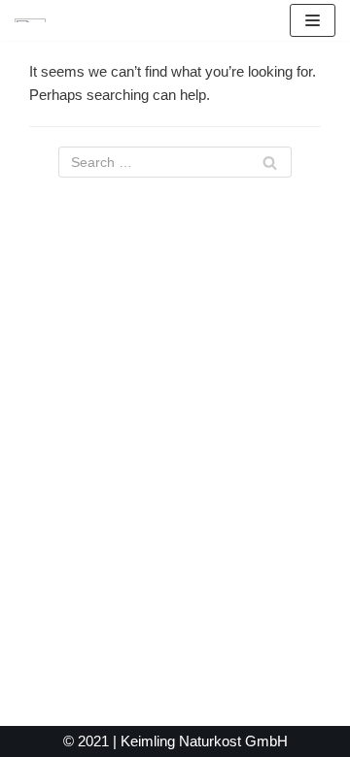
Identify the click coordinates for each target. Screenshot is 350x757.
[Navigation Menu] (312, 20)
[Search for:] (175, 162)
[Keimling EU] (30, 20)
